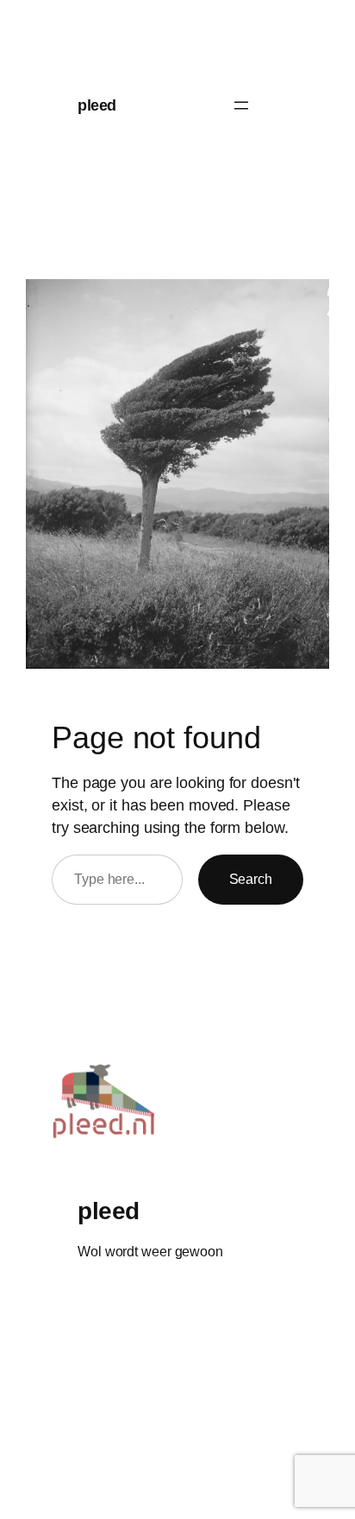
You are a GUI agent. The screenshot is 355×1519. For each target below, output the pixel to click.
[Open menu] (241, 105)
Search (250, 879)
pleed (97, 105)
